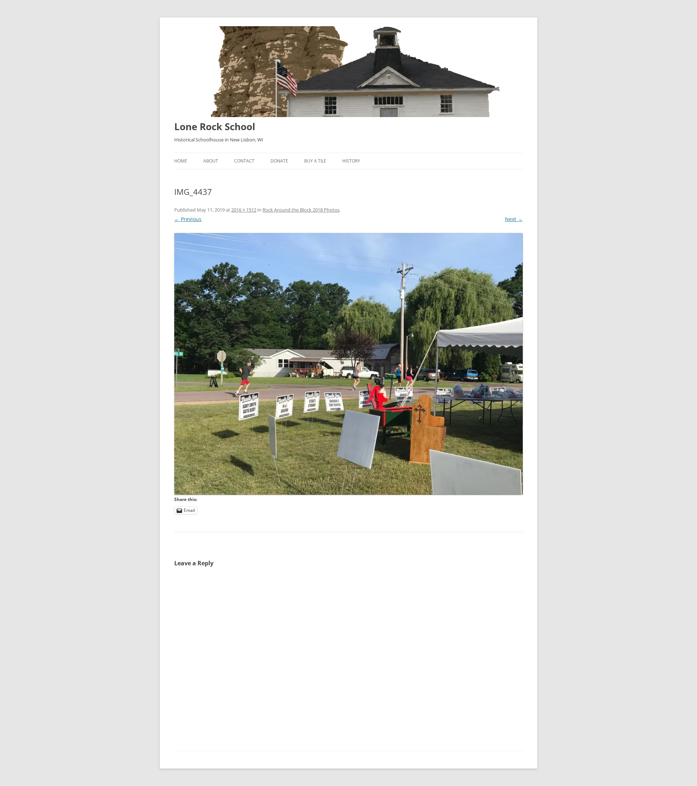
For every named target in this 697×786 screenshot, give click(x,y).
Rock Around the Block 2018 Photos (300, 209)
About (210, 161)
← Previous (187, 219)
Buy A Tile (315, 161)
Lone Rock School (214, 126)
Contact (244, 161)
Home (180, 161)
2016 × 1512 (243, 209)
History (351, 161)
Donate (279, 161)
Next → (514, 219)
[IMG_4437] (348, 364)
